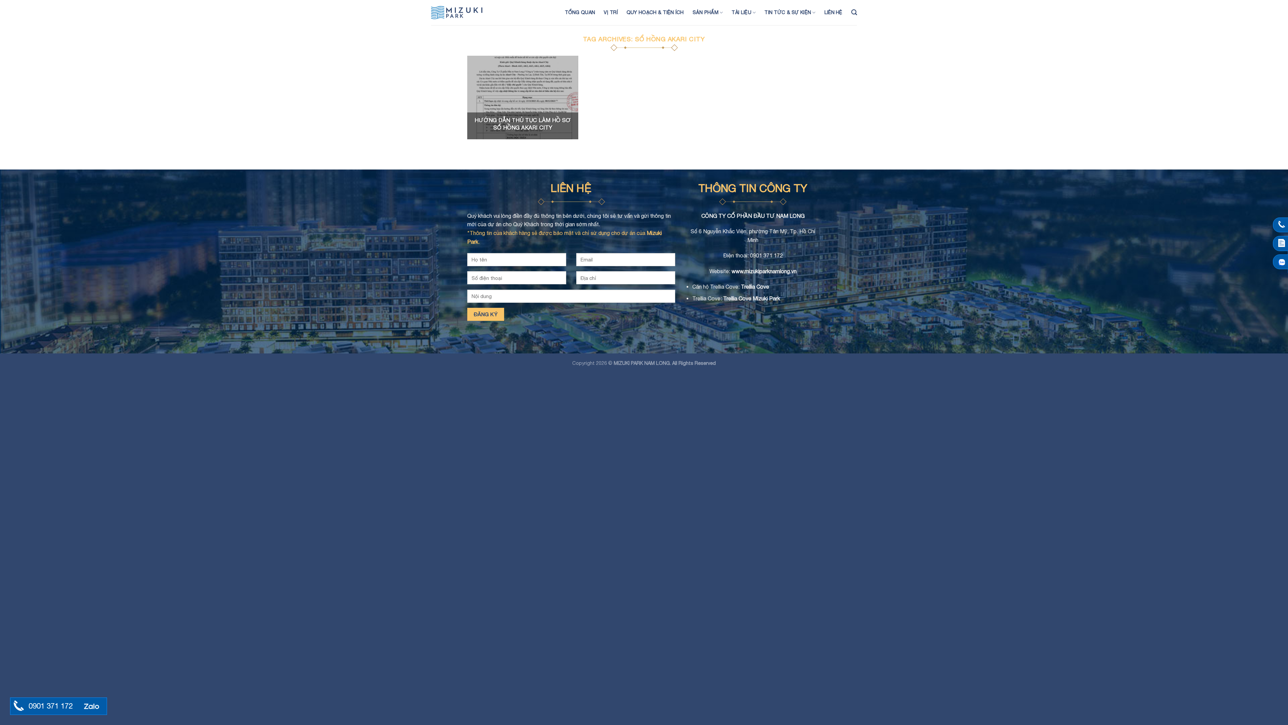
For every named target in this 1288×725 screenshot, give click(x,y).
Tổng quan (580, 12)
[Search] (854, 12)
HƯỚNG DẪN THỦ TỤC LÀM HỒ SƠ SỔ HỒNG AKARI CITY (523, 124)
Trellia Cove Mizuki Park (751, 298)
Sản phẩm (705, 12)
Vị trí (611, 12)
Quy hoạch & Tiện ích (655, 12)
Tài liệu (741, 12)
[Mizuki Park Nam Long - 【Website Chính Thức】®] (464, 12)
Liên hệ (833, 12)
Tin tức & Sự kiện (787, 12)
